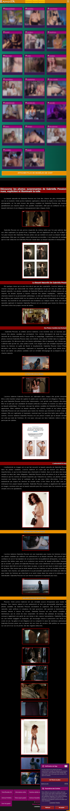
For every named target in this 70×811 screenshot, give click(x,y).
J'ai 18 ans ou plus (54, 780)
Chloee (7, 126)
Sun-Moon (30, 32)
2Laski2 (7, 32)
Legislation (38, 802)
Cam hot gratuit (6, 803)
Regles (58, 802)
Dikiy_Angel (8, 56)
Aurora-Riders (9, 79)
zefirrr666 (52, 103)
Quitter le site (44, 783)
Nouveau (35, 1)
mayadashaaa (31, 79)
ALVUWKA (8, 150)
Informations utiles (20, 792)
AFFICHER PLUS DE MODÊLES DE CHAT (35, 173)
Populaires (29, 1)
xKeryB (29, 150)
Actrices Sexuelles (34, 798)
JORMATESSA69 (9, 103)
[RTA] (66, 784)
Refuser (47, 807)
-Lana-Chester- (53, 9)
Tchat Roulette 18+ (7, 792)
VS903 (29, 56)
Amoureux (41, 1)
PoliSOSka (30, 9)
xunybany (52, 56)
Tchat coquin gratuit (20, 798)
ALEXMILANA (31, 103)
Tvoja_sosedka (53, 79)
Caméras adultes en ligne (36, 792)
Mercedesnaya (53, 126)
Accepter (61, 807)
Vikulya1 (29, 126)
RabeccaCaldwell (10, 9)
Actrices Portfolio (6, 798)
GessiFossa (52, 32)
